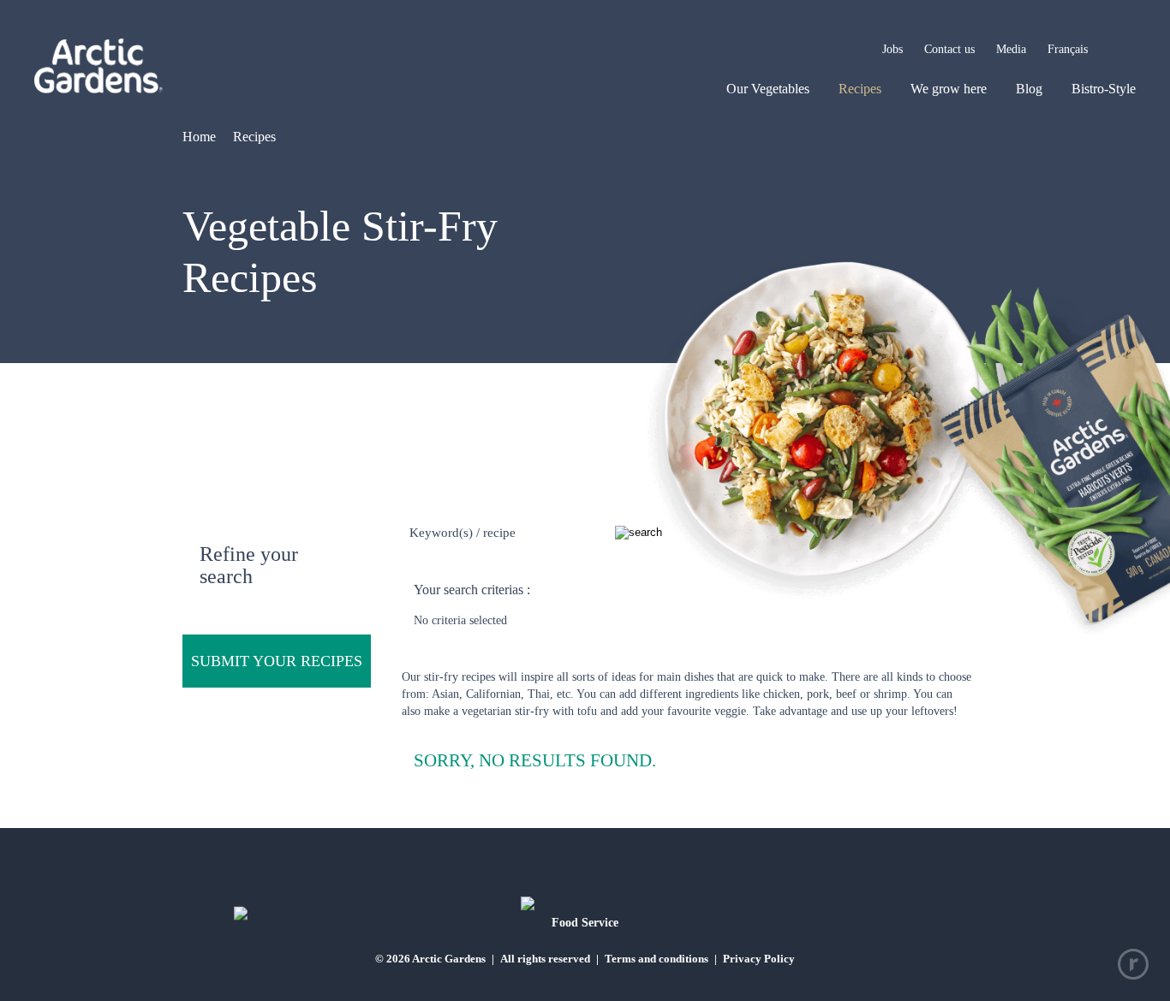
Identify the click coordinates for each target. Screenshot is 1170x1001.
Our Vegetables (767, 88)
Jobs (892, 49)
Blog (1029, 88)
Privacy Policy (759, 958)
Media (1011, 49)
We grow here (948, 88)
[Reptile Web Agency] (1133, 964)
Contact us (949, 49)
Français (1068, 49)
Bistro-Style (1104, 88)
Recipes (860, 88)
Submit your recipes (276, 661)
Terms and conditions (656, 958)
